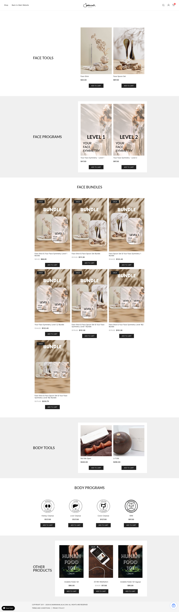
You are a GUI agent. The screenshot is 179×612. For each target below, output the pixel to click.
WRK (131, 516)
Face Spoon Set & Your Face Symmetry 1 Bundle (125, 255)
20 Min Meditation (101, 582)
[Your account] (168, 5)
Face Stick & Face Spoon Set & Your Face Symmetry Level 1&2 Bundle (51, 397)
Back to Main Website (20, 5)
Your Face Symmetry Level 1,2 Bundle (49, 325)
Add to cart (96, 86)
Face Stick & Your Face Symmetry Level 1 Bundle (51, 255)
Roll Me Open (86, 458)
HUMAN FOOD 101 (71, 582)
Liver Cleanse (75, 516)
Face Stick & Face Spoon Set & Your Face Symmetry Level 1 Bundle (88, 326)
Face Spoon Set (119, 76)
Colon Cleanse (103, 516)
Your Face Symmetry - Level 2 (125, 158)
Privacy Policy (58, 608)
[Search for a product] (163, 5)
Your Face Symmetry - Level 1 (92, 158)
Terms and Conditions (41, 608)
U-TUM (116, 458)
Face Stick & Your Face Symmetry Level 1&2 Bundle (126, 326)
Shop (6, 5)
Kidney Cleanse (48, 516)
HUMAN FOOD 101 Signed (130, 582)
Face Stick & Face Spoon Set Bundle (86, 254)
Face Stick (85, 76)
